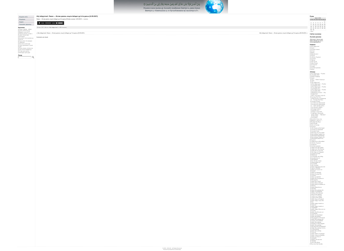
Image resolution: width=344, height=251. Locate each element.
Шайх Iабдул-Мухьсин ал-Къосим (318, 210)
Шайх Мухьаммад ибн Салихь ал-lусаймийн (317, 220)
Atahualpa (178, 249)
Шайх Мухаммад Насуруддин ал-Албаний (318, 217)
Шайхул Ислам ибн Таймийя (316, 240)
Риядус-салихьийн (317, 111)
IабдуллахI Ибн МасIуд (317, 149)
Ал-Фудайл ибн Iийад (317, 156)
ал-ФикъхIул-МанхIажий (318, 103)
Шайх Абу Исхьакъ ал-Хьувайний (317, 212)
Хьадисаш (313, 144)
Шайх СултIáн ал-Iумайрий (316, 237)
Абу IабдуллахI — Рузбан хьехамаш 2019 (318, 74)
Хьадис (313, 66)
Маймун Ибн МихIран (317, 193)
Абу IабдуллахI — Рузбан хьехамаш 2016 (319, 84)
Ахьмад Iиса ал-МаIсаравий (315, 158)
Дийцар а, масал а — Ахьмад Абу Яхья (316, 121)
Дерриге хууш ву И (24, 32)
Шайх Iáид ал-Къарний (317, 199)
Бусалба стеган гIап (316, 119)
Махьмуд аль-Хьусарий (317, 132)
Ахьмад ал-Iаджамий (317, 129)
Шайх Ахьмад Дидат (317, 215)
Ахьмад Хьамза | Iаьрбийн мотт (316, 109)
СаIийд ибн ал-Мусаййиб (317, 141)
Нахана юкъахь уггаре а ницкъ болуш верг (25, 34)
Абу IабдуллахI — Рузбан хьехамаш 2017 (319, 87)
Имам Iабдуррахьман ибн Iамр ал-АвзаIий (318, 167)
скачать (86, 19)
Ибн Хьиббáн (314, 165)
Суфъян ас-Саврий (316, 196)
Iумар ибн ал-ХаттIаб (317, 150)
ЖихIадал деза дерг (24, 52)
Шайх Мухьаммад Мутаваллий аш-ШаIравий (318, 225)
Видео (312, 52)
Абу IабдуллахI (53, 27)
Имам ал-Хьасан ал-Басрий (316, 170)
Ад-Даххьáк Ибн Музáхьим (315, 154)
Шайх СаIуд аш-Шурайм (317, 235)
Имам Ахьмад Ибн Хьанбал (316, 174)
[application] (50, 23)
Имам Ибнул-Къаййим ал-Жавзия (318, 185)
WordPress (172, 249)
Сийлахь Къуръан (316, 57)
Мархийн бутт (314, 54)
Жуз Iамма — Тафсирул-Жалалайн (319, 115)
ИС (170, 248)
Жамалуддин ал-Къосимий (316, 163)
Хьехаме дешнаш (315, 67)
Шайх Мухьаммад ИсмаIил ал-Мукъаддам (317, 223)
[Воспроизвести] (39, 23)
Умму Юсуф (314, 63)
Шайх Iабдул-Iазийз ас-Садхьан (317, 204)
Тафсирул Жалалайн (317, 113)
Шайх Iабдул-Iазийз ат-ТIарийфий (317, 207)
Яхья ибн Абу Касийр (316, 244)
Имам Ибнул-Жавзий (317, 182)
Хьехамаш (314, 117)
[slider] (60, 22)
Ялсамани (22, 36)
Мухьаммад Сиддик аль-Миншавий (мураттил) (318, 137)
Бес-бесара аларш (316, 161)
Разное (313, 55)
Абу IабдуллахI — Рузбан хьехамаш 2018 (319, 90)
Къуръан (313, 126)
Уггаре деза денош (24, 51)
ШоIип (312, 69)
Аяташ (312, 51)
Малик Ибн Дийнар (316, 194)
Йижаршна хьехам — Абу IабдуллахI (319, 93)
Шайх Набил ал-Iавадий (317, 233)
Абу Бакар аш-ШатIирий (317, 128)
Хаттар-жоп (314, 64)
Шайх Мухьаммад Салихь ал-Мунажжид (318, 228)
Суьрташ (313, 58)
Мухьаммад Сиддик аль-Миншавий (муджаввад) (318, 134)
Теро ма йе (314, 61)
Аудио (312, 48)
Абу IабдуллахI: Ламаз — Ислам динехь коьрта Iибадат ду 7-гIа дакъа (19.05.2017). (61, 33)
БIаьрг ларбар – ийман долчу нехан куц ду (25, 30)
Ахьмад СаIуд (315, 131)
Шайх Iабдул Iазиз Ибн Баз (317, 201)
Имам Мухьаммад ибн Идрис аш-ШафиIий (317, 190)
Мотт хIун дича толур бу (318, 95)
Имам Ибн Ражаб (316, 181)
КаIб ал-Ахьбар (315, 125)
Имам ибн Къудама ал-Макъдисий (317, 179)
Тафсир (313, 60)
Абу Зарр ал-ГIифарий (317, 152)
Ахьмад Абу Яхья (316, 97)
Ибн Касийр (314, 123)
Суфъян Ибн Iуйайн (316, 197)
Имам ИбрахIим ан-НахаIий (316, 188)
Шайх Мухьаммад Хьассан (316, 231)
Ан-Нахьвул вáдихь (317, 107)
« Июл (311, 31)
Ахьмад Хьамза (315, 49)
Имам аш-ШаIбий (316, 177)
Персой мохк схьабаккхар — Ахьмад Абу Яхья (319, 99)
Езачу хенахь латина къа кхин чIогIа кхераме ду (26, 49)
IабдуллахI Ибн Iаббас (317, 147)
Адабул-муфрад (315, 76)
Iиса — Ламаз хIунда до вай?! (318, 80)
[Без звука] (57, 23)
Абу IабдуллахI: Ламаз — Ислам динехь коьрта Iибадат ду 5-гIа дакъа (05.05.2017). (283, 33)
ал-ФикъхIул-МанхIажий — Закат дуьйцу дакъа (318, 105)
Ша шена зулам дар (24, 43)
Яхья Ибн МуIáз (315, 242)
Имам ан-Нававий (316, 172)
